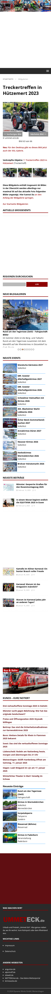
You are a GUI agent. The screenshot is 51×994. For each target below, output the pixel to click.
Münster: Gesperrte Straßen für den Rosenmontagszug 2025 (31, 485)
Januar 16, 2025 (23, 606)
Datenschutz (10, 951)
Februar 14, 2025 (24, 490)
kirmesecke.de (11, 981)
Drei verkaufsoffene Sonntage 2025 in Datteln (25, 706)
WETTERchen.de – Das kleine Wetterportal (22, 978)
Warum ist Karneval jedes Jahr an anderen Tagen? (31, 601)
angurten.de (10, 969)
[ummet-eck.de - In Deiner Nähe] (25, 10)
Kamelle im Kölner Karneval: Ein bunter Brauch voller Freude (31, 570)
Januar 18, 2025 (23, 590)
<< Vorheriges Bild (12, 134)
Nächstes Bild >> (38, 134)
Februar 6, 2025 (24, 506)
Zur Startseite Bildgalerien (15, 204)
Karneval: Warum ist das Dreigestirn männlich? (28, 585)
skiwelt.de (9, 975)
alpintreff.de (10, 972)
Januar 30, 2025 (23, 575)
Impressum (10, 945)
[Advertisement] (25, 39)
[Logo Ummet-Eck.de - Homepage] (24, 924)
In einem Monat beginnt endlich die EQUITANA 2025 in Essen (32, 501)
